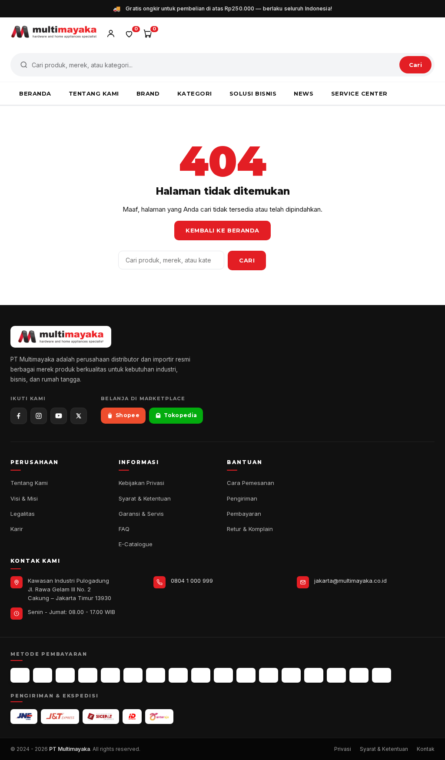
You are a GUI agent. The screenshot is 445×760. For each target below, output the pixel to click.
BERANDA (35, 93)
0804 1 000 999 (192, 580)
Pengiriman (242, 498)
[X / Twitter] (78, 416)
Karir (16, 528)
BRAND (148, 93)
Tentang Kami (29, 482)
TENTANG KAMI (94, 93)
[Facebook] (18, 416)
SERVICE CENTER (359, 93)
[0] (129, 33)
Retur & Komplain (250, 528)
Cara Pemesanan (250, 482)
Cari (415, 64)
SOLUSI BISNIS (253, 93)
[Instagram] (38, 416)
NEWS (303, 93)
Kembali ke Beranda (222, 230)
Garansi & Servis (141, 513)
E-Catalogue (136, 544)
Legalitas (22, 513)
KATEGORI (194, 93)
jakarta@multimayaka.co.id (350, 580)
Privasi (342, 749)
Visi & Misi (24, 498)
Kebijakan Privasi (141, 482)
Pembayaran (244, 513)
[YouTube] (58, 416)
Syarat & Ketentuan (145, 498)
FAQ (124, 528)
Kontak (426, 749)
